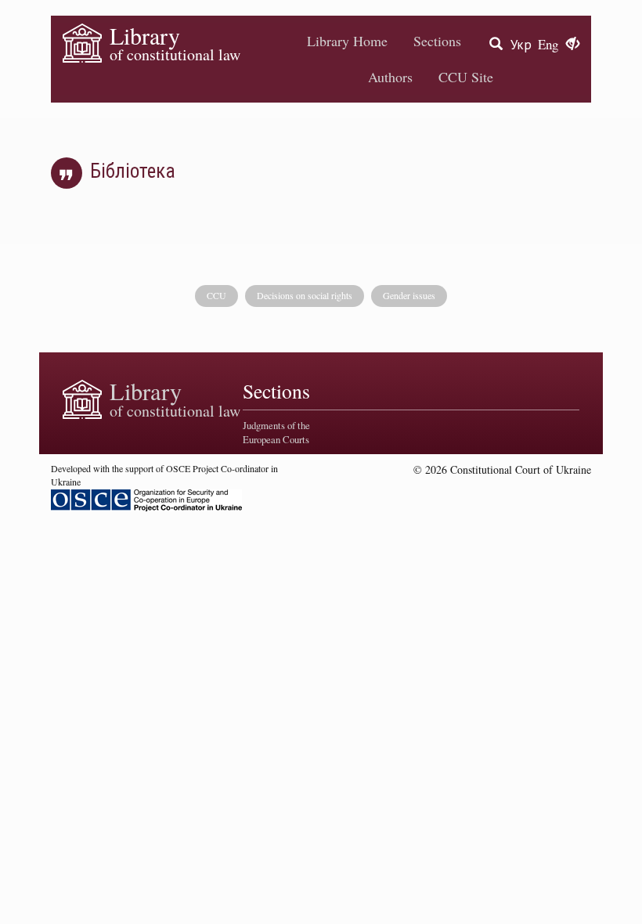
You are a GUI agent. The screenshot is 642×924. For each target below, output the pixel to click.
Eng (548, 44)
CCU (216, 295)
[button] (572, 44)
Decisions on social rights (304, 295)
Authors (390, 76)
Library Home (347, 40)
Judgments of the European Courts (276, 432)
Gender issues (409, 295)
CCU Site (465, 76)
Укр (521, 44)
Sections (437, 40)
